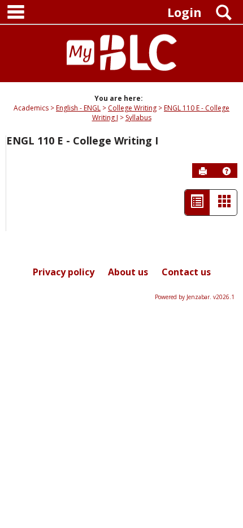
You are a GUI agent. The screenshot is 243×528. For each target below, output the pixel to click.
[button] (226, 171)
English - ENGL (78, 108)
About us (128, 272)
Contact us (186, 272)
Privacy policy (63, 272)
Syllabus (138, 117)
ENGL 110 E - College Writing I (82, 140)
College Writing (132, 108)
